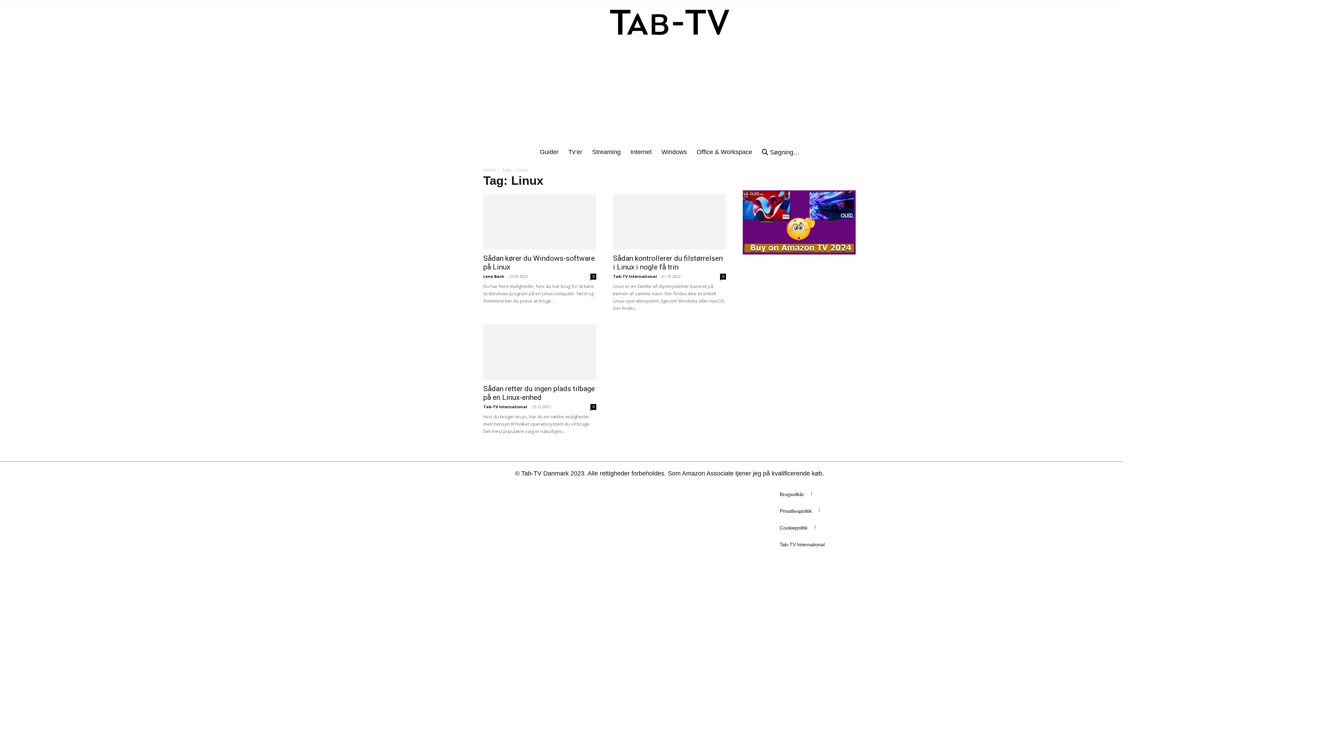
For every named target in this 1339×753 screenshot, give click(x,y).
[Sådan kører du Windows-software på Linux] (539, 222)
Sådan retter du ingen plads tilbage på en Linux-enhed (539, 393)
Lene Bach (493, 276)
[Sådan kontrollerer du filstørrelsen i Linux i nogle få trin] (669, 222)
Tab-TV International (635, 276)
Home (489, 170)
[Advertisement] (669, 95)
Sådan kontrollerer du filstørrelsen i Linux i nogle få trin (668, 262)
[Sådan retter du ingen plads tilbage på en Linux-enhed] (539, 352)
